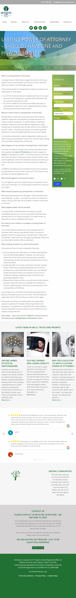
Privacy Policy (40, 576)
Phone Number (62, 102)
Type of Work (61, 110)
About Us (25, 22)
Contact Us (67, 22)
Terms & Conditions (26, 576)
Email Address (61, 93)
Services (14, 22)
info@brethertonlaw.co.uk (64, 2)
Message (60, 118)
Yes (58, 179)
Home (4, 22)
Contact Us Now (38, 548)
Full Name (60, 85)
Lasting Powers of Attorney (25, 318)
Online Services (39, 22)
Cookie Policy (53, 576)
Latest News (54, 22)
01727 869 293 (46, 2)
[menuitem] (5, 22)
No (65, 179)
